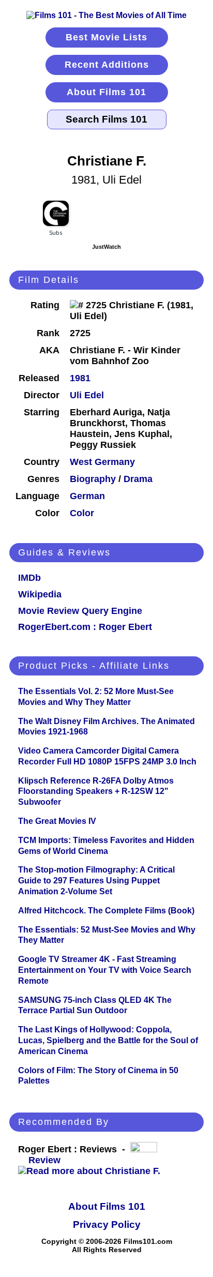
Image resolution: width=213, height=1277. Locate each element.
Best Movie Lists (106, 37)
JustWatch (106, 247)
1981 (80, 378)
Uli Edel (87, 395)
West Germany (102, 462)
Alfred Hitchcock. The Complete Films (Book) (106, 910)
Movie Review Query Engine (80, 611)
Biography (93, 479)
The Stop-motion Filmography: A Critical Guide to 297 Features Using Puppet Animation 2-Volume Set (96, 880)
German (87, 496)
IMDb (29, 578)
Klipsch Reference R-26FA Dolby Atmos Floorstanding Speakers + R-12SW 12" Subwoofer (96, 791)
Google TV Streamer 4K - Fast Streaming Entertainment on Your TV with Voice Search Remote (104, 970)
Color (82, 513)
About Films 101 (106, 92)
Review (47, 1160)
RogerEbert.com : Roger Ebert (85, 627)
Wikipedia (40, 594)
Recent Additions (107, 64)
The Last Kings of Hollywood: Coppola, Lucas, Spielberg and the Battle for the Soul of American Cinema (108, 1040)
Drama (138, 479)
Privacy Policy (107, 1224)
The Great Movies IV (57, 821)
